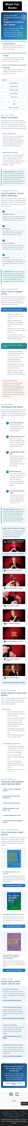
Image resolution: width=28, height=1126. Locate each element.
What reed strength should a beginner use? (11, 809)
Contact (24, 1113)
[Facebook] (11, 1094)
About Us (17, 1113)
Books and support (14, 107)
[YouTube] (17, 1094)
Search (14, 1101)
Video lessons (14, 97)
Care (14, 100)
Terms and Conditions (14, 1117)
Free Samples (13, 1111)
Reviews (22, 1111)
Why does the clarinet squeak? (12, 803)
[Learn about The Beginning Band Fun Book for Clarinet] (14, 858)
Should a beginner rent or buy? (12, 815)
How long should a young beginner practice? (13, 821)
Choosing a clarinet (14, 90)
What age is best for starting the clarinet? (12, 789)
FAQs (14, 104)
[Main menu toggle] (25, 5)
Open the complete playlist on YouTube (14, 682)
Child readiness (14, 86)
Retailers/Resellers (7, 1113)
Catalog (5, 1111)
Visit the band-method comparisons (12, 1056)
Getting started (14, 93)
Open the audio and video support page (13, 1018)
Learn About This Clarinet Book (14, 885)
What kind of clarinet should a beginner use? (11, 796)
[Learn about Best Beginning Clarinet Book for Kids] (14, 901)
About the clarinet (14, 83)
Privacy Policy (20, 1115)
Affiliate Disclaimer (9, 1115)
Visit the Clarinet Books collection (12, 1000)
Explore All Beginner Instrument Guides (14, 1083)
